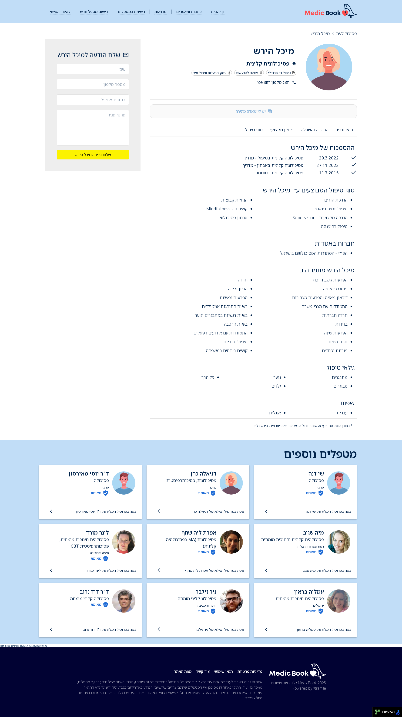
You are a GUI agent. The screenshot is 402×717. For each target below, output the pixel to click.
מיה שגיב (313, 532)
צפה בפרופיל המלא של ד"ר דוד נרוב (109, 629)
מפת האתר (182, 671)
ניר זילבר (206, 591)
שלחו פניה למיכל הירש (93, 154)
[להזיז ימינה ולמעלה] (378, 711)
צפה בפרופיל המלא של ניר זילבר (219, 629)
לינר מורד (97, 532)
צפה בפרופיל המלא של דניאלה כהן (217, 511)
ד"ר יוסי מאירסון (89, 473)
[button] (225, 82)
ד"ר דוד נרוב (94, 591)
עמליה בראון (309, 591)
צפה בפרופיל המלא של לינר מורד (111, 570)
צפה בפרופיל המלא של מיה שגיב (327, 570)
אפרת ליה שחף (198, 532)
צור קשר (203, 671)
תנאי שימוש (223, 671)
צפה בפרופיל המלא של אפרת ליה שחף (214, 570)
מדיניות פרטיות (250, 671)
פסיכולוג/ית (346, 33)
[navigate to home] (331, 12)
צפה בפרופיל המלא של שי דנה (328, 511)
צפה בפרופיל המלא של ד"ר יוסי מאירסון (106, 511)
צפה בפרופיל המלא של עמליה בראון (324, 629)
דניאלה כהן (203, 473)
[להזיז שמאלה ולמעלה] (376, 711)
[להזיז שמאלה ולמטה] (376, 713)
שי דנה (316, 473)
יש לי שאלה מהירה (251, 111)
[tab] (344, 129)
